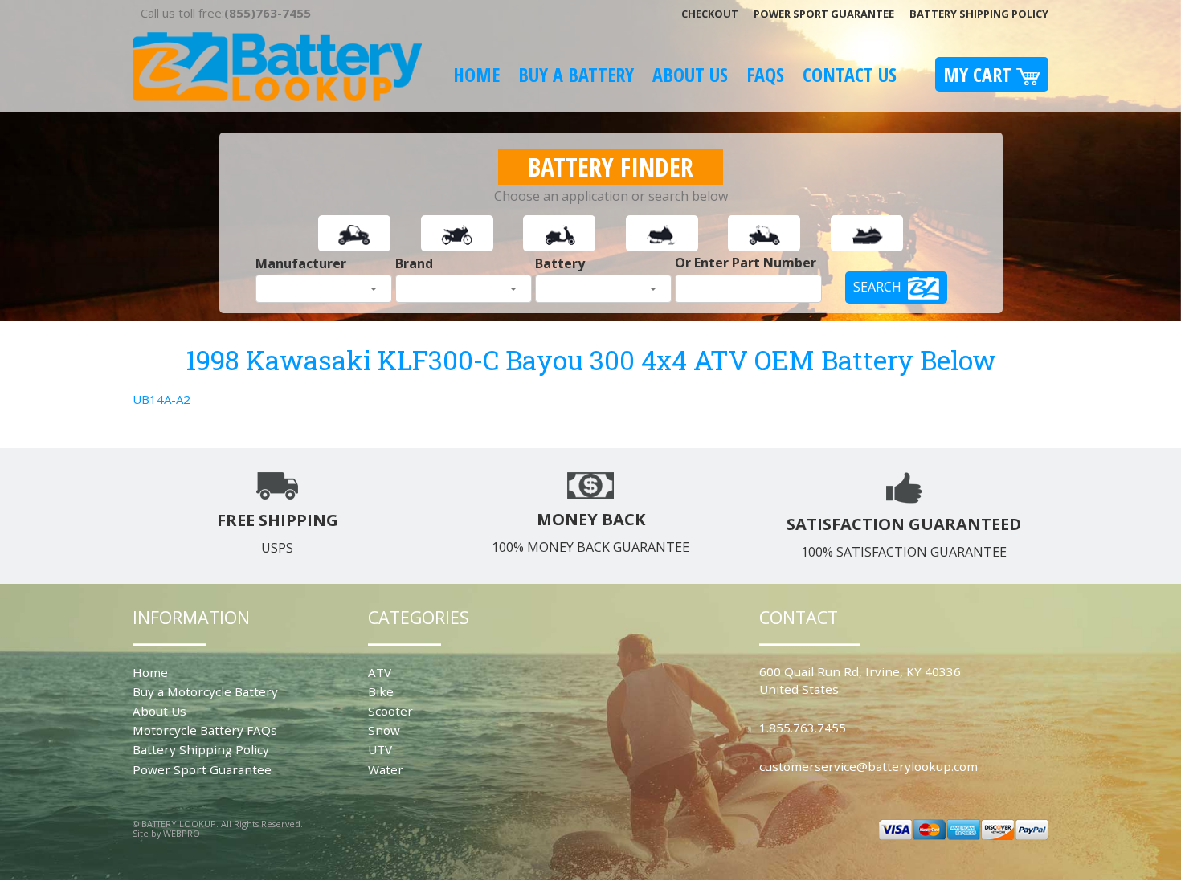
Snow (384, 730)
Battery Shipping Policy (978, 13)
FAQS (765, 74)
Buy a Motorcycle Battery (205, 691)
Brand (414, 263)
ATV (379, 672)
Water (385, 769)
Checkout (709, 13)
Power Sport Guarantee (824, 13)
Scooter (390, 711)
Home (476, 74)
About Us (690, 74)
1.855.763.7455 (802, 728)
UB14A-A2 (161, 399)
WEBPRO (181, 833)
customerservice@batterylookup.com (868, 766)
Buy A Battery (576, 74)
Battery (560, 263)
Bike (381, 691)
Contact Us (850, 74)
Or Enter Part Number (745, 262)
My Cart (979, 74)
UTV (380, 749)
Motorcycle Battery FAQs (205, 730)
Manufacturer (300, 263)
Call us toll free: (226, 13)
